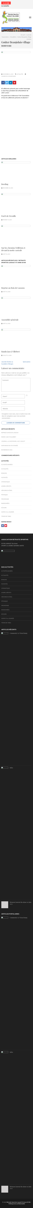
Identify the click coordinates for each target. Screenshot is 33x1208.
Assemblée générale (9, 319)
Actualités (20, 74)
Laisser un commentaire (8, 76)
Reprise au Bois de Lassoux (13, 288)
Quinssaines (26, 362)
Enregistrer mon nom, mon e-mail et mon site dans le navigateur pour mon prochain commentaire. (16, 416)
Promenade (5, 499)
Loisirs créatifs (6, 486)
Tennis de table (6, 516)
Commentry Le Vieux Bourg (18, 633)
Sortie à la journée (7, 512)
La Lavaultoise (6, 6)
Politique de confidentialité (17, 1203)
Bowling (4, 184)
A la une (6, 3)
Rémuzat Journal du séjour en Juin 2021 (20, 903)
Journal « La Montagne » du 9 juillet (13, 441)
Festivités (4, 477)
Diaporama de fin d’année (9, 445)
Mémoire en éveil (6, 490)
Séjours (4, 507)
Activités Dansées (7, 464)
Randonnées (5, 503)
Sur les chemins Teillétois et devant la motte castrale (13, 249)
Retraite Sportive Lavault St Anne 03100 (18, 1202)
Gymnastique (5, 482)
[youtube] (5, 525)
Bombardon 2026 (6, 450)
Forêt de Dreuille (8, 216)
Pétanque (4, 494)
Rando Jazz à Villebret (10, 351)
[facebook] (2, 525)
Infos (11, 768)
